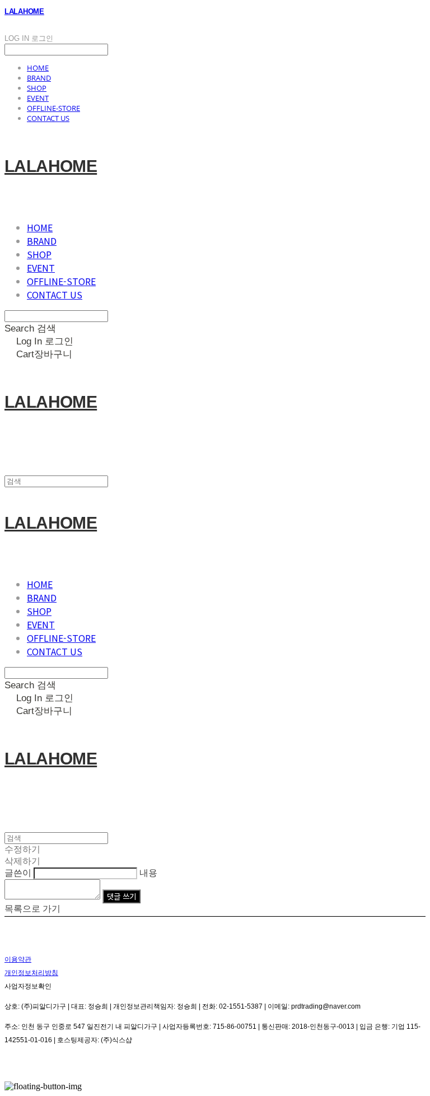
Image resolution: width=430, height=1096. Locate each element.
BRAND (39, 78)
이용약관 (17, 959)
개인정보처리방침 (31, 973)
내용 (148, 873)
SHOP (36, 88)
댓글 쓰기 (121, 896)
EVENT (38, 98)
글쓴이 (17, 873)
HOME (38, 68)
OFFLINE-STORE (53, 108)
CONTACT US (48, 118)
